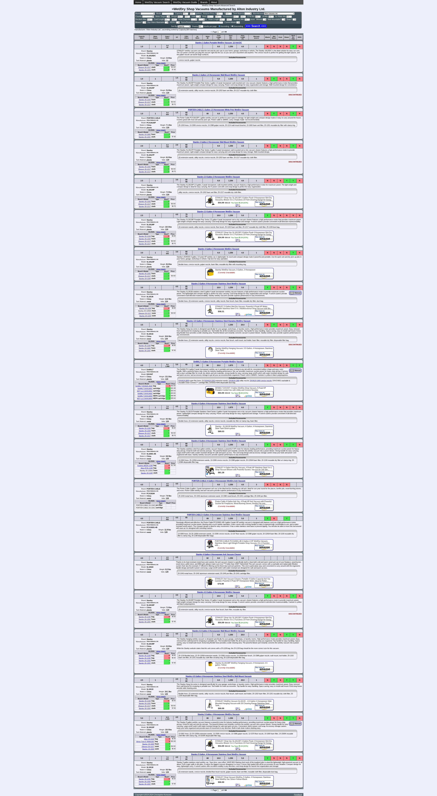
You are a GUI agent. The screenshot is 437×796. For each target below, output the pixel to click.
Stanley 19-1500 (148, 749)
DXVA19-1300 (234, 381)
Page (215, 32)
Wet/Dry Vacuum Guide (185, 2)
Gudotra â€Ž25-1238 (145, 465)
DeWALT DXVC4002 (145, 393)
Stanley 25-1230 (145, 428)
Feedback (298, 795)
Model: (159, 13)
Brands (204, 2)
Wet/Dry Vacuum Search (157, 2)
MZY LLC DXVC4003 (144, 398)
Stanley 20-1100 (145, 279)
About (214, 2)
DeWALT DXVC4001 (145, 388)
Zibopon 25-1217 (144, 67)
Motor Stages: (161, 16)
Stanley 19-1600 (145, 134)
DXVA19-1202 (209, 381)
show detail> (161, 63)
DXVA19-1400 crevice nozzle (261, 381)
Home (138, 2)
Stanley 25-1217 (145, 105)
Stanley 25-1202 (145, 100)
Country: (138, 16)
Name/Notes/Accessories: (191, 22)
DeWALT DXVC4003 (145, 396)
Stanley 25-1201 (145, 70)
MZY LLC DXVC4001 (144, 391)
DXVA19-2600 (183, 381)
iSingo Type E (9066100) (145, 741)
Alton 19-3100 (149, 739)
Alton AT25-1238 (147, 468)
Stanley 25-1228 (145, 236)
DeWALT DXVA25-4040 (143, 386)
